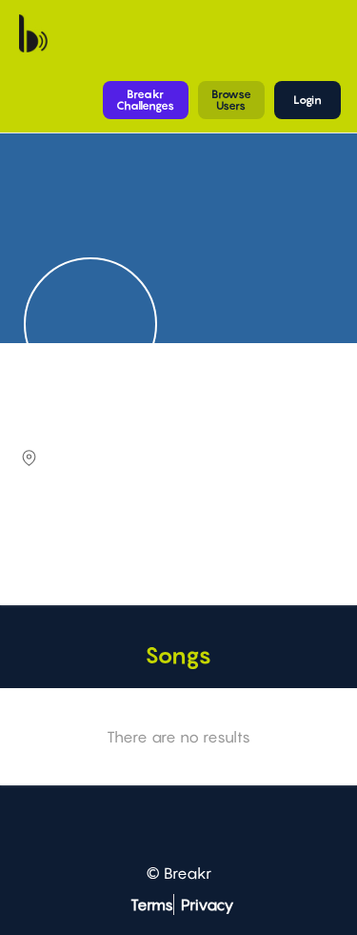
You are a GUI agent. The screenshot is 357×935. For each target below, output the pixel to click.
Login (307, 99)
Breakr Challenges (145, 99)
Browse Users (231, 99)
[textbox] (175, 545)
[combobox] (175, 546)
